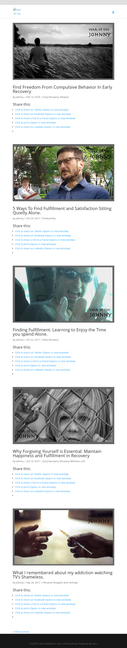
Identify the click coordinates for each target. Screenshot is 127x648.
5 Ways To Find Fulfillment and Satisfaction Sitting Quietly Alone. (62, 210)
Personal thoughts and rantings (60, 582)
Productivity (49, 218)
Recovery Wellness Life (72, 461)
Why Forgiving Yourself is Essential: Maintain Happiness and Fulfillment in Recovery (57, 453)
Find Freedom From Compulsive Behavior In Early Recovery (62, 89)
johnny (20, 97)
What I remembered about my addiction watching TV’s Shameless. (62, 575)
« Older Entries (21, 631)
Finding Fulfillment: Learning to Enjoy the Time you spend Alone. (59, 332)
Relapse (64, 97)
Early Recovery (51, 97)
